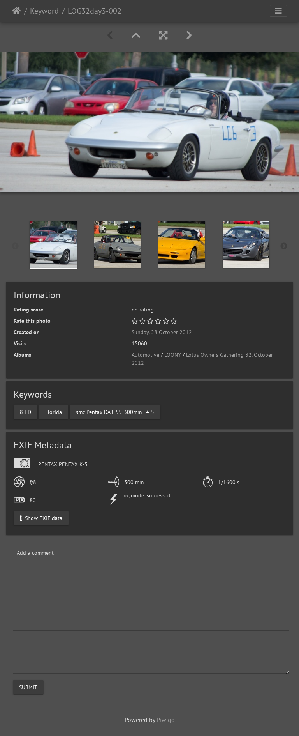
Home (16, 11)
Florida (53, 411)
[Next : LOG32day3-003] (189, 35)
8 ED (25, 411)
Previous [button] (15, 246)
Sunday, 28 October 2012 (162, 332)
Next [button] (284, 246)
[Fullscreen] (163, 35)
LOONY (172, 354)
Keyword (44, 11)
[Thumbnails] (136, 35)
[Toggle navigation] (278, 11)
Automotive (145, 354)
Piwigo (166, 720)
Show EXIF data (42, 517)
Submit (28, 686)
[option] (53, 245)
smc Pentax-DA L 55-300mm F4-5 (115, 411)
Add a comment (35, 552)
